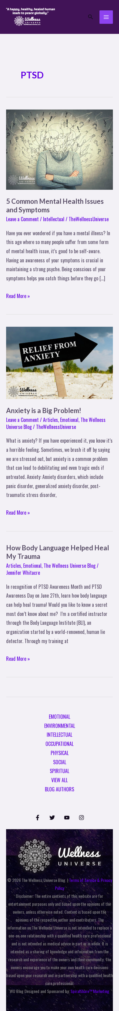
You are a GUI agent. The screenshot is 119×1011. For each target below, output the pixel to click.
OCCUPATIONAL (59, 743)
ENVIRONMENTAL (59, 725)
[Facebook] (37, 817)
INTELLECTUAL (59, 734)
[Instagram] (81, 817)
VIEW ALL (59, 780)
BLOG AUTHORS (59, 789)
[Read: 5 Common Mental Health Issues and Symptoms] (59, 149)
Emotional (69, 419)
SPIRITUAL (59, 771)
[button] (90, 17)
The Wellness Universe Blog (70, 565)
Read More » (18, 296)
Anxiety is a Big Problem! (43, 410)
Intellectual (53, 219)
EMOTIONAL (59, 716)
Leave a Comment (22, 219)
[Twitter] (52, 817)
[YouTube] (67, 817)
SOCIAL (59, 762)
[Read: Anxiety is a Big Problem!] (59, 362)
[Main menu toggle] (106, 17)
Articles (50, 419)
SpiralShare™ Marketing (89, 991)
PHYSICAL (60, 753)
